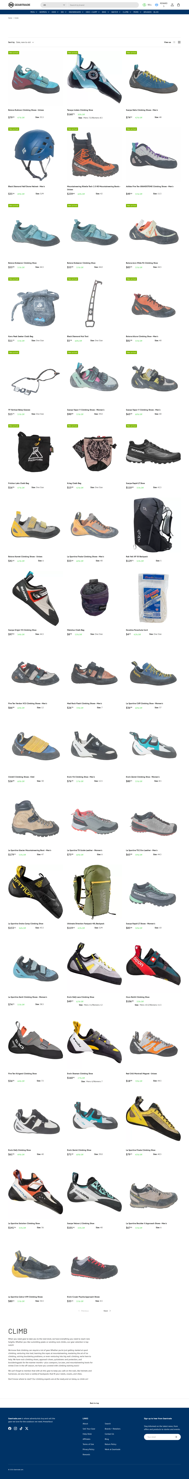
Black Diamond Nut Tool (77, 336)
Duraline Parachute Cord (137, 630)
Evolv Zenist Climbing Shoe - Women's (143, 777)
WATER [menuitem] (114, 12)
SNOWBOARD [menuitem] (75, 12)
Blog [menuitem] (156, 12)
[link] (83, 1310)
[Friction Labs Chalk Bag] (35, 451)
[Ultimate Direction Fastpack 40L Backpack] (94, 892)
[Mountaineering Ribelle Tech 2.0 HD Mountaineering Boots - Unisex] (94, 154)
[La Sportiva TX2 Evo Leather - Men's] (153, 818)
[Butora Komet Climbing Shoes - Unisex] (35, 525)
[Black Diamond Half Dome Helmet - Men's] (35, 154)
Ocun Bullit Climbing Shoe (137, 997)
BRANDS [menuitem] (147, 12)
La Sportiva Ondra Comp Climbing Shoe (25, 923)
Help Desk (87, 1434)
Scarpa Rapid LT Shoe (135, 483)
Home (10, 18)
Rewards (86, 1454)
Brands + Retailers (112, 1428)
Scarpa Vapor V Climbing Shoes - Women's (85, 409)
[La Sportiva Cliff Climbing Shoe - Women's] (153, 671)
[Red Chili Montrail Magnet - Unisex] (153, 1042)
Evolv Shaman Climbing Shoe (80, 1073)
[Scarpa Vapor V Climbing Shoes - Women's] (94, 378)
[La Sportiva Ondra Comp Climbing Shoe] (35, 892)
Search (108, 1423)
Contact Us (109, 1434)
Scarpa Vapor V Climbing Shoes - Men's (143, 409)
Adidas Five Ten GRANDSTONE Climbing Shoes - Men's (149, 186)
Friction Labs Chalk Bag (18, 483)
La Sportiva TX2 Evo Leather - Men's (141, 850)
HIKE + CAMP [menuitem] (91, 12)
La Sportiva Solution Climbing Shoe (24, 1223)
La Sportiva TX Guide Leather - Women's (84, 850)
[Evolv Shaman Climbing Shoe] (94, 1042)
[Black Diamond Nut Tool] (94, 304)
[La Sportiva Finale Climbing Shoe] (153, 1118)
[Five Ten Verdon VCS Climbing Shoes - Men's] (35, 671)
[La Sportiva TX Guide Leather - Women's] (94, 818)
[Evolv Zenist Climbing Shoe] (94, 1118)
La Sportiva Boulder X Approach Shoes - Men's (146, 1223)
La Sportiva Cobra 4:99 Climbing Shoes (25, 1296)
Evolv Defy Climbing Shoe (19, 1150)
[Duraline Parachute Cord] (153, 598)
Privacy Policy (88, 1449)
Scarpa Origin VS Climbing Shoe (22, 630)
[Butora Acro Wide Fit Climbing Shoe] (153, 231)
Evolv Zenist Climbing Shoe (79, 1150)
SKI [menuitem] (62, 12)
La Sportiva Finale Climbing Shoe (140, 1150)
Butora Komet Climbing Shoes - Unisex (25, 556)
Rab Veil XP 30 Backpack (137, 556)
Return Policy (110, 1444)
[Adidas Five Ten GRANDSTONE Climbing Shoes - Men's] (153, 154)
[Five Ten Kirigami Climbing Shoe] (35, 1042)
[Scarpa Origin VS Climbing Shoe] (35, 598)
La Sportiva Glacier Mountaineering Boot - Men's (29, 850)
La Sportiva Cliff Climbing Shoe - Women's (144, 703)
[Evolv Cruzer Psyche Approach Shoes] (94, 1265)
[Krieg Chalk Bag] (94, 451)
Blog (107, 1439)
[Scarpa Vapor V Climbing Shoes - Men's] (153, 378)
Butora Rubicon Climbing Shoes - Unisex (26, 110)
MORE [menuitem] (136, 12)
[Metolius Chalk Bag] (94, 598)
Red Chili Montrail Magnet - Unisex (141, 1073)
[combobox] (89, 5)
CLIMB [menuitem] (125, 12)
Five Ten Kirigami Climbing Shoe (22, 1073)
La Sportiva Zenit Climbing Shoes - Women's (27, 997)
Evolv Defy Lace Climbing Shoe (80, 997)
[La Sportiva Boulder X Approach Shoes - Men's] (153, 1191)
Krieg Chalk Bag (74, 483)
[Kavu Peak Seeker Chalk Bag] (35, 304)
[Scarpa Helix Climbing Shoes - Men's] (153, 78)
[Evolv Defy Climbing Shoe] (35, 1118)
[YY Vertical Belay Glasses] (35, 378)
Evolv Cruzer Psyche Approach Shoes (83, 1296)
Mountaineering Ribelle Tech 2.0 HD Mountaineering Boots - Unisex (93, 188)
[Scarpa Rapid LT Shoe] (153, 451)
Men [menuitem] (32, 12)
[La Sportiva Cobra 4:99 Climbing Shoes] (35, 1265)
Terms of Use (88, 1444)
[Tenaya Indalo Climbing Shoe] (94, 78)
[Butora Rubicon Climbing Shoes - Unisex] (35, 78)
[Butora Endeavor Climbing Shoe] (35, 231)
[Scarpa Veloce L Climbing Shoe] (94, 1191)
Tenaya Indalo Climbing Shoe (80, 110)
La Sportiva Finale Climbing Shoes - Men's (85, 556)
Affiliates (86, 1439)
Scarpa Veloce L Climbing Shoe (80, 1223)
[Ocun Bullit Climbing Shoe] (153, 965)
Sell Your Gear (89, 1428)
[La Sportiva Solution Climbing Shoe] (35, 1191)
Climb (16, 18)
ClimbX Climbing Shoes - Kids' (21, 777)
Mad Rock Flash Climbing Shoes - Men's (84, 703)
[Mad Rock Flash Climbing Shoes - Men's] (94, 671)
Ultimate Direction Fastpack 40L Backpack (85, 923)
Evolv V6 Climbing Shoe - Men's (81, 777)
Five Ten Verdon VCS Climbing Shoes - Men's (27, 703)
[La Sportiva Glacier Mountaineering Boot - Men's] (35, 818)
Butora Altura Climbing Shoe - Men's (142, 336)
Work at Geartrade (112, 1449)
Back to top (94, 1403)
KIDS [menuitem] (54, 12)
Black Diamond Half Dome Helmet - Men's (26, 186)
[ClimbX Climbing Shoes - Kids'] (35, 745)
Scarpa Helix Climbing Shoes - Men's (142, 110)
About (85, 1423)
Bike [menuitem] (104, 12)
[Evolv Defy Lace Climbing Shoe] (94, 965)
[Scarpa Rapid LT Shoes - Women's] (153, 892)
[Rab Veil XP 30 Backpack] (153, 525)
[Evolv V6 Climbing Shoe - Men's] (94, 745)
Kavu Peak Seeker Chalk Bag (20, 336)
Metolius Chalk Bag (75, 630)
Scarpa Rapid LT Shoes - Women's (140, 923)
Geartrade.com (18, 1470)
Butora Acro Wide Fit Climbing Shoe (142, 263)
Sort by (11, 42)
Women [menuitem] (43, 12)
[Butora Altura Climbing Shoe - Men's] (153, 304)
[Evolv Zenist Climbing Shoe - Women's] (153, 745)
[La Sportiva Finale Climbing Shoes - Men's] (94, 525)
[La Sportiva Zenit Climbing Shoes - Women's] (35, 965)
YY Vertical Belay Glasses (19, 409)
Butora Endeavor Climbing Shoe (22, 263)
